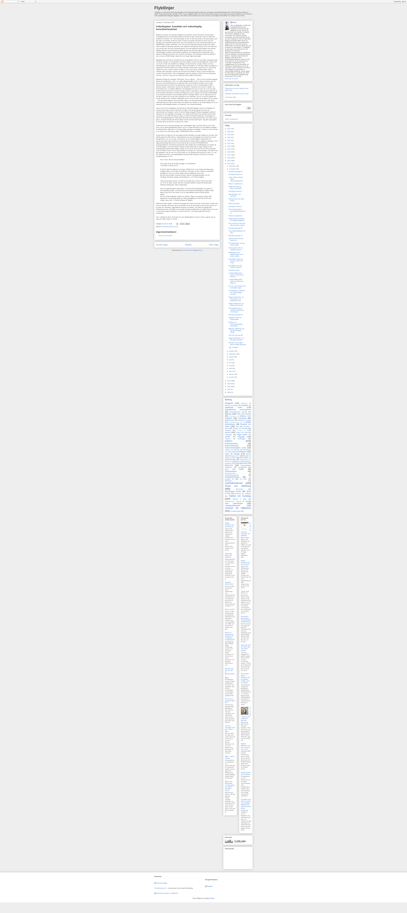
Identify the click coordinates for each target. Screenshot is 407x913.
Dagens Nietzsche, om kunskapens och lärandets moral (236, 299)
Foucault (228, 430)
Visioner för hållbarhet (238, 508)
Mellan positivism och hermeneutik (229, 524)
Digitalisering (229, 420)
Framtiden (239, 430)
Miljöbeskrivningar (244, 459)
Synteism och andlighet (243, 493)
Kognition (228, 439)
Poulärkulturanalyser (232, 475)
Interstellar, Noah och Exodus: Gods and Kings (236, 260)
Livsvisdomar (241, 452)
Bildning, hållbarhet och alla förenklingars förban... (236, 330)
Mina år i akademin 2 (236, 184)
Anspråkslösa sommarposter (238, 410)
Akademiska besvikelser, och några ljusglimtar (237, 219)
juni (230, 362)
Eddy (234, 22)
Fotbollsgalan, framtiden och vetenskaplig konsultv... (237, 292)
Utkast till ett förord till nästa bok (236, 239)
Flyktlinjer (164, 8)
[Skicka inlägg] (176, 224)
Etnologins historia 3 (235, 174)
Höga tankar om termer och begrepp (238, 436)
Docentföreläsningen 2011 (236, 422)
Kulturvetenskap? (232, 446)
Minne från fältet (234, 203)
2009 (229, 392)
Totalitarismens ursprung (233, 501)
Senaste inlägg (161, 245)
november (232, 169)
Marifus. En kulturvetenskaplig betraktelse (235, 324)
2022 (229, 140)
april (230, 368)
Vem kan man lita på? (236, 335)
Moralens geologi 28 (235, 228)
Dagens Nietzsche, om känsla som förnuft (236, 304)
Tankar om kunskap (240, 496)
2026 (229, 129)
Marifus (248, 454)
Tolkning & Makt (239, 499)
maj (230, 365)
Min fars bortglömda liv (233, 461)
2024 (229, 134)
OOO (226, 469)
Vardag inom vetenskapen (238, 502)
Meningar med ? (233, 456)
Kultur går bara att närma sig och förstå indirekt (246, 647)
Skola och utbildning (238, 486)
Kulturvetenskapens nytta (170, 226)
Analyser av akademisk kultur (238, 406)
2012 (229, 383)
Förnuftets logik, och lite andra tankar (237, 244)
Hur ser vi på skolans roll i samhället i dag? (237, 287)
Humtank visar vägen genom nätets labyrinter (237, 343)
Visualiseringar (235, 511)
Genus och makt (242, 432)
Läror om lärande (232, 454)
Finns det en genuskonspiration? (230, 700)
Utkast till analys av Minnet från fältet (235, 187)
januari (231, 377)
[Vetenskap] (158, 893)
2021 (229, 143)
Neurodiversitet (241, 463)
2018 (229, 152)
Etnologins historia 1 (235, 206)
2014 (229, 163)
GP (212, 152)
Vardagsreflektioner (232, 506)
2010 (229, 389)
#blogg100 (229, 403)
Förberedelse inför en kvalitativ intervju (236, 249)
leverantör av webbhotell (170, 893)
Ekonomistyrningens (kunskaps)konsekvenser (237, 211)
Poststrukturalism (230, 473)
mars (231, 371)
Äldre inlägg (213, 245)
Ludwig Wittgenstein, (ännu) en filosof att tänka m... (236, 274)
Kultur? (228, 441)
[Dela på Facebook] (187, 224)
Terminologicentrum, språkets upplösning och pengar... (236, 310)
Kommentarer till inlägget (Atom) (192, 250)
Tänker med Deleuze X (245, 592)
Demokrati (242, 418)
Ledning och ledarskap (232, 450)
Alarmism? (244, 403)
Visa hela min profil (231, 78)
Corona (248, 414)
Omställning (243, 467)
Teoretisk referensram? (229, 583)
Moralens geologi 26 (235, 315)
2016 (229, 158)
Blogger (212, 898)
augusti (231, 357)
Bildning (228, 414)
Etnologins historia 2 (235, 191)
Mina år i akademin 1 (236, 216)
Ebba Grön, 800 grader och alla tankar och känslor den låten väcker (230, 786)
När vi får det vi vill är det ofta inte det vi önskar (237, 224)
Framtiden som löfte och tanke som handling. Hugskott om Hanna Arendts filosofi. (246, 803)
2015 (229, 160)
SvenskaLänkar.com (160, 888)
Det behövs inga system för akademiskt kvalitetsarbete (246, 618)
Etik (237, 426)
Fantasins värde (234, 270)
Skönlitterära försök (233, 491)
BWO (239, 414)
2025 (229, 131)
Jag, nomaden (233, 347)
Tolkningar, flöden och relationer (228, 555)
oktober (232, 351)
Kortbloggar (241, 439)
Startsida (188, 245)
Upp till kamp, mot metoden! (235, 195)
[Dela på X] (185, 224)
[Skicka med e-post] (181, 224)
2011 (229, 386)
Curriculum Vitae (230, 97)
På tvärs (243, 479)
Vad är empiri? (230, 609)
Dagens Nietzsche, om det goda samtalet (236, 339)
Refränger (228, 481)
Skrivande (239, 489)
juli (230, 360)
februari (232, 374)
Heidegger (228, 434)
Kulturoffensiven (231, 443)
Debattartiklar (232, 416)
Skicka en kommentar (165, 235)
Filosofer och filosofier (240, 428)
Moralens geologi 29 (235, 171)
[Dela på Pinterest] (189, 224)
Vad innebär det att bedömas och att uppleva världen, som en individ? (245, 678)
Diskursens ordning (244, 420)
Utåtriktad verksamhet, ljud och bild (236, 94)
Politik (241, 469)
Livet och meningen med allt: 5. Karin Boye (230, 728)
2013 (229, 381)
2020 (229, 146)
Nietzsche (229, 465)
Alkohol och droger (231, 405)
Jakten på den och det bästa (245, 773)
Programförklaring (232, 477)
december (232, 166)
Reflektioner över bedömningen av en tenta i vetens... (236, 254)
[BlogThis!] (183, 224)
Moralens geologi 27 (235, 235)
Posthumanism (231, 471)
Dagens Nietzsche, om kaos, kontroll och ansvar (245, 746)
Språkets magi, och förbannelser (235, 318)
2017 (229, 155)
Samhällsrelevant (234, 483)
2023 (229, 137)
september (233, 354)
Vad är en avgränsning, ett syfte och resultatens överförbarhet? (230, 636)
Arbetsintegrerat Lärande (238, 412)
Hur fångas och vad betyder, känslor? (235, 266)
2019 (229, 149)
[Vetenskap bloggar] (160, 883)
